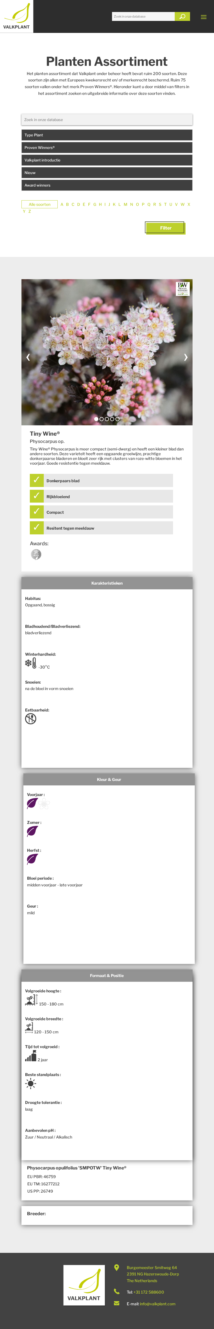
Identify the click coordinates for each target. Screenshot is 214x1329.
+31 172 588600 (148, 1292)
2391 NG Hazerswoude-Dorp (153, 1274)
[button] (96, 419)
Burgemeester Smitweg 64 (152, 1267)
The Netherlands (142, 1280)
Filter (166, 228)
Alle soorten (39, 204)
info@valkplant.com (158, 1303)
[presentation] (28, 355)
